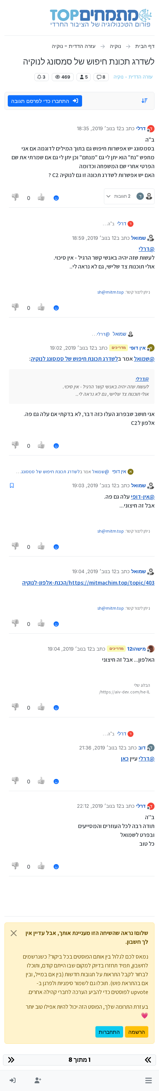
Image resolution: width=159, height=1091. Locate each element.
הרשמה (136, 1032)
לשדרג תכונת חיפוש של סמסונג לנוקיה (74, 359)
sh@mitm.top (110, 292)
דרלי (141, 128)
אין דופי (137, 348)
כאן (125, 758)
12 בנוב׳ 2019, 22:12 (99, 806)
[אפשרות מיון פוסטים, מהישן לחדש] (145, 100)
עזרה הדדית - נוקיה (133, 77)
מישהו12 (136, 649)
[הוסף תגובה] (56, 198)
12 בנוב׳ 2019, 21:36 (101, 748)
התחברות (109, 1032)
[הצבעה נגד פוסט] (15, 197)
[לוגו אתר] (101, 18)
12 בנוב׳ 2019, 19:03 (94, 485)
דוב (142, 748)
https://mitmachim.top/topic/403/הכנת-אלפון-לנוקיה (88, 582)
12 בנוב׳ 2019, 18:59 (94, 238)
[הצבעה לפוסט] (41, 197)
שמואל (138, 238)
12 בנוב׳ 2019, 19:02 (72, 348)
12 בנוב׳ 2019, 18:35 (99, 128)
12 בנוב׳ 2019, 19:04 (94, 571)
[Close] (14, 933)
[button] (148, 1080)
